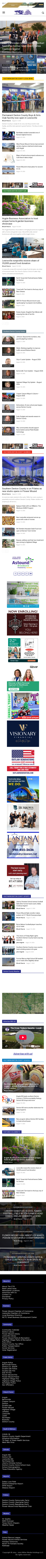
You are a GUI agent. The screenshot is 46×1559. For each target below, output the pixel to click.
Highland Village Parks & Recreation (16, 1340)
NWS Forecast (8, 1521)
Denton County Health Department (16, 1436)
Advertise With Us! (9, 1021)
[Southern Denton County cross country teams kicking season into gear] (8, 950)
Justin (4, 1416)
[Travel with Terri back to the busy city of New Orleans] (8, 292)
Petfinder (6, 1546)
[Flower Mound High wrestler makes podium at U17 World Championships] (8, 916)
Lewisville (6, 1414)
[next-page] (7, 177)
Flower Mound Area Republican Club (17, 1506)
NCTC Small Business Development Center (19, 1317)
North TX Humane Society (12, 1544)
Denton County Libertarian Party (15, 1502)
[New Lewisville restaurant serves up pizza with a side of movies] (8, 520)
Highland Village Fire (10, 1379)
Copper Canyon (8, 1401)
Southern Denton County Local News (18, 78)
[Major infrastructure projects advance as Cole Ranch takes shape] (8, 158)
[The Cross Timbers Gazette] (23, 12)
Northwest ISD (8, 1461)
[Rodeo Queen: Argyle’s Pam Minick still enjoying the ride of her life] (8, 315)
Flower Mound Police (10, 1377)
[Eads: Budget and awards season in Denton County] (8, 420)
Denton (5, 1403)
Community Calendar (10, 1330)
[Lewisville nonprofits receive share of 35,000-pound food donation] (23, 247)
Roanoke (5, 1420)
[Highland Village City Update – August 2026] (8, 385)
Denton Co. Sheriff (9, 1367)
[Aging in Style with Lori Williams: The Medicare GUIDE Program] (8, 509)
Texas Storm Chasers (10, 1523)
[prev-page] (3, 177)
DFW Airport (7, 1486)
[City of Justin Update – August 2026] (8, 363)
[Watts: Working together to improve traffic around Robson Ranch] (8, 351)
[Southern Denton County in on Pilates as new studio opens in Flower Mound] (23, 471)
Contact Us (6, 1294)
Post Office (6, 1342)
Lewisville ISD (7, 1459)
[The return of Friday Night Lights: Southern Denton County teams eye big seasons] (8, 939)
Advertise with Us (9, 1292)
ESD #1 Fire (6, 1373)
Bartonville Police (9, 1365)
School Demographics (11, 1467)
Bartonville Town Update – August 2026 (29, 371)
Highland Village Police (11, 1381)
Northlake (6, 1418)
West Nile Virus (8, 1442)
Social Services (8, 1348)
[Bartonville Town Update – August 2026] (8, 374)
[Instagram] (19, 573)
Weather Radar (8, 1525)
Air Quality (6, 1519)
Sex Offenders (8, 1385)
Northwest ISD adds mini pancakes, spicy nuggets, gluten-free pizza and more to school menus (21, 1086)
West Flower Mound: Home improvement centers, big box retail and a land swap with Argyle (30, 146)
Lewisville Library (9, 1336)
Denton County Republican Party (15, 1504)
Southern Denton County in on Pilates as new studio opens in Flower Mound (22, 489)
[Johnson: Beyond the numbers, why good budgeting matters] (8, 340)
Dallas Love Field (9, 1482)
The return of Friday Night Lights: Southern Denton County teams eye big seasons (29, 938)
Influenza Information (10, 1438)
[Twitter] (26, 573)
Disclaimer (6, 1297)
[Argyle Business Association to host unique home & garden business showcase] (23, 205)
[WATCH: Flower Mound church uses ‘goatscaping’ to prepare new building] (8, 304)
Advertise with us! (23, 1053)
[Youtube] (30, 573)
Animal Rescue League (11, 1537)
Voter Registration (9, 1350)
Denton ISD (6, 1457)
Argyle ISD (6, 1455)
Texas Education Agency (12, 1469)
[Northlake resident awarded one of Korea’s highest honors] (8, 136)
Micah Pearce (6, 120)
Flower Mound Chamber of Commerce (17, 1311)
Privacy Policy (8, 1299)
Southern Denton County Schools (16, 1060)
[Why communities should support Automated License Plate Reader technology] (8, 431)
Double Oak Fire (8, 1371)
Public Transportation (11, 1346)
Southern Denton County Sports (12, 40)
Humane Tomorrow (10, 1542)
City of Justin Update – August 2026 (28, 359)
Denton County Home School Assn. (16, 1465)
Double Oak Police (9, 1369)
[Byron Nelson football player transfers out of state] (8, 927)
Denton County (8, 1422)
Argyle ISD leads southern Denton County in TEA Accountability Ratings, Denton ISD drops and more (29, 1098)
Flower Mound (8, 1407)
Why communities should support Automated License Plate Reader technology (27, 430)
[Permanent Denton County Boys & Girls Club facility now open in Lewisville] (23, 98)
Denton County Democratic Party (15, 1500)
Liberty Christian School (12, 1463)
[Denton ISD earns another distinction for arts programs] (8, 1111)
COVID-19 (6, 1434)
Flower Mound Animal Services (14, 1539)
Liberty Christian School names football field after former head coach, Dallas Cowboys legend (29, 904)
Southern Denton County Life (14, 191)
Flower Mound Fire (9, 1375)
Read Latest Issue (9, 1288)
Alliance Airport (8, 1488)
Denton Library (8, 1332)
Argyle (4, 1397)
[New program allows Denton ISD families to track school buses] (8, 1122)
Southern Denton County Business (17, 452)
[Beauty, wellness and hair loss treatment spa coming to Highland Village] (8, 543)
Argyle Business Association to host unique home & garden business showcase (20, 221)
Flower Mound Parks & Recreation (16, 1338)
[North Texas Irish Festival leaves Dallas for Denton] (8, 281)
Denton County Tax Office (12, 1344)
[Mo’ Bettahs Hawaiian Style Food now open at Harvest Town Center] (8, 532)
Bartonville (6, 1399)
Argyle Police (7, 1363)
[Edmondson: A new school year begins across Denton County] (8, 408)
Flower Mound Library (11, 1334)
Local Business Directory (12, 1315)
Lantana (5, 1411)
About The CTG (8, 1286)
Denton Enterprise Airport (12, 1484)
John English (20, 942)
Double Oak (7, 1405)
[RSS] (23, 573)
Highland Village (8, 1409)
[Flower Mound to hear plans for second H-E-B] (8, 170)
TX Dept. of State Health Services (15, 1440)
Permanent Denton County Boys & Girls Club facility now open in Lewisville (21, 116)
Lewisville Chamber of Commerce (16, 1313)
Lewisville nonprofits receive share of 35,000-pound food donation (20, 262)
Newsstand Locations (11, 1290)
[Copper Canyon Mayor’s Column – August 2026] (8, 397)
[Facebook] (15, 573)
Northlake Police (9, 1383)
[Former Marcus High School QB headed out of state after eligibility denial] (8, 962)
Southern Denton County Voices (14, 331)
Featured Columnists (11, 1132)
